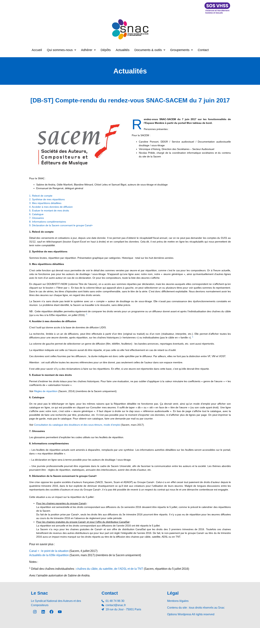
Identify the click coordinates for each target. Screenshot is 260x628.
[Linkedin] (43, 612)
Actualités (122, 50)
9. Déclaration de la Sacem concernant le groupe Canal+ (61, 225)
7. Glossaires (36, 218)
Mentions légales (178, 600)
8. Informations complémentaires (47, 221)
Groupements (179, 50)
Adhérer (86, 50)
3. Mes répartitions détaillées (45, 203)
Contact (203, 50)
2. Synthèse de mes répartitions (47, 199)
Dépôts (106, 50)
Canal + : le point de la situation (49, 550)
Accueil (37, 50)
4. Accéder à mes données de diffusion (51, 206)
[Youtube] (60, 612)
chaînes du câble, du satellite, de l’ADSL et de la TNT (109, 568)
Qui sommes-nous (60, 50)
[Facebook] (51, 612)
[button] (61, 50)
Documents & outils (148, 50)
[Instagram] (35, 612)
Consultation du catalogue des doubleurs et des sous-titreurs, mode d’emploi (77, 424)
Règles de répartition (45, 391)
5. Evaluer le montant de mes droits (49, 210)
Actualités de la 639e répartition (49, 555)
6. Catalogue (36, 214)
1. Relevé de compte (40, 195)
